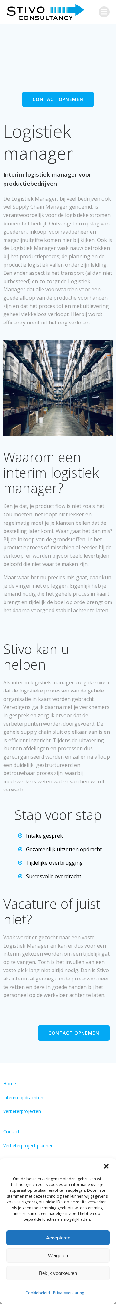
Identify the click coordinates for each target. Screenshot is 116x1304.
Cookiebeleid (37, 1293)
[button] (106, 1166)
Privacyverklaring (68, 1293)
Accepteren (58, 1237)
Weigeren (58, 1255)
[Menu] (104, 11)
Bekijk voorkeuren (58, 1273)
